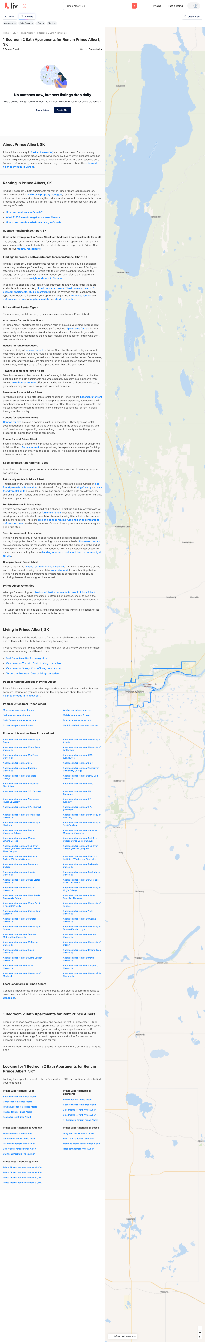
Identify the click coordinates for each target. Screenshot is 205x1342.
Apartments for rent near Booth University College (18, 831)
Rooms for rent (30, 447)
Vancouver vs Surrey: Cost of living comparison (33, 668)
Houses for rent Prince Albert (17, 1112)
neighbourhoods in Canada (46, 278)
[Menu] (193, 5)
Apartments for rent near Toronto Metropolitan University (19, 935)
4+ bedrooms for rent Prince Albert (80, 1120)
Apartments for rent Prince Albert (19, 1096)
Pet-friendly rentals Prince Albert (19, 1143)
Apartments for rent (77, 328)
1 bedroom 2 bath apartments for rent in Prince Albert (64, 592)
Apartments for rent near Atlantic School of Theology (79, 896)
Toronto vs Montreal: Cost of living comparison (33, 673)
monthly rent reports (29, 248)
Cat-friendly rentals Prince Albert (19, 1154)
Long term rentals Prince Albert (78, 1133)
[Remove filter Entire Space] (32, 23)
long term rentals (39, 299)
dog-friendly (84, 487)
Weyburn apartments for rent (77, 710)
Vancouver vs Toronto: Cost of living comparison (34, 663)
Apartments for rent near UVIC (78, 783)
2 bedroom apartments (78, 288)
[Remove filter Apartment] (15, 23)
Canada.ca (9, 997)
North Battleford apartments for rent (81, 725)
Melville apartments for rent (76, 715)
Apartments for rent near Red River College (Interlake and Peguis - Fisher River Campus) (21, 849)
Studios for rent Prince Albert (77, 1099)
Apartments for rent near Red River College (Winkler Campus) (80, 847)
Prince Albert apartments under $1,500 (22, 1172)
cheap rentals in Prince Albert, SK (45, 566)
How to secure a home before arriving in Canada (33, 222)
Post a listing (175, 5)
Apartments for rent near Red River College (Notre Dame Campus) (80, 839)
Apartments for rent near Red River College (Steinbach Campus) (20, 857)
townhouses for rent (24, 382)
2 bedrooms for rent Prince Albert (79, 1109)
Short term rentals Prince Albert (78, 1138)
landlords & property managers (44, 194)
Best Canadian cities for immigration (27, 658)
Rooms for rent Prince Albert (17, 1117)
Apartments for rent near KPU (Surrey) (22, 807)
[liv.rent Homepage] (11, 6)
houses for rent (34, 350)
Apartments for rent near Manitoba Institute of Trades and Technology (80, 857)
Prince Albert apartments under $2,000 (22, 1177)
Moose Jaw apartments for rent (18, 710)
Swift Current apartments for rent (19, 720)
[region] (155, 684)
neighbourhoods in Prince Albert (21, 695)
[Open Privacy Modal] (24, 6)
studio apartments (39, 291)
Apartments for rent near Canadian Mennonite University (80, 831)
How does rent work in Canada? (24, 212)
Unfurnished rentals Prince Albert (19, 1138)
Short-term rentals (89, 541)
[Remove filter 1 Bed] (43, 23)
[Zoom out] (200, 1332)
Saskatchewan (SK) (42, 152)
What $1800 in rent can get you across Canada (33, 217)
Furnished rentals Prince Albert (18, 1133)
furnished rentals (81, 295)
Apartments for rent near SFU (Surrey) (22, 791)
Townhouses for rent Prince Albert (20, 1106)
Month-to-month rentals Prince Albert (81, 1143)
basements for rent (91, 396)
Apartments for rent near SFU (17, 763)
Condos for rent (12, 421)
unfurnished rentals (14, 299)
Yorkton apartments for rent (16, 715)
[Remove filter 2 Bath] (54, 23)
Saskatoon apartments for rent (18, 725)
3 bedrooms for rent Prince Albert (79, 1115)
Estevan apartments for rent (77, 720)
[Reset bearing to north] (200, 1337)
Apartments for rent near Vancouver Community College (81, 769)
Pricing (157, 5)
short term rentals (65, 299)
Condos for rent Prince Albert (17, 1101)
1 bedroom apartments (51, 288)
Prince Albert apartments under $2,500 (22, 1182)
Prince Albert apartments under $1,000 (22, 1167)
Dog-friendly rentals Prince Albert (19, 1148)
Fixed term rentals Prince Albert (78, 1148)
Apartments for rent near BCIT (78, 763)
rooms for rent (59, 570)
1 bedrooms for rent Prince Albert (79, 1104)
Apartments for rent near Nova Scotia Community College (21, 896)
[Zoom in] (200, 1328)
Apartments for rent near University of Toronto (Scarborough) (82, 927)
